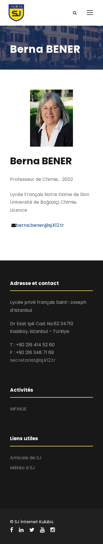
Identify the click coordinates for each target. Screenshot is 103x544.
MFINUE (18, 409)
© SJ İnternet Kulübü (31, 522)
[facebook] (11, 530)
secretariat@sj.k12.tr (33, 360)
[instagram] (52, 530)
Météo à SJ (22, 467)
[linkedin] (21, 530)
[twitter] (31, 530)
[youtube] (42, 530)
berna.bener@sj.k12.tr (40, 225)
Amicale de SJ (25, 457)
